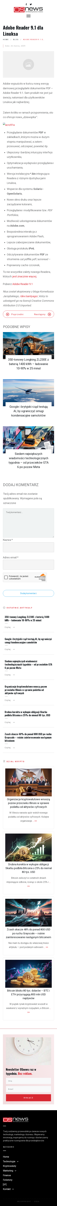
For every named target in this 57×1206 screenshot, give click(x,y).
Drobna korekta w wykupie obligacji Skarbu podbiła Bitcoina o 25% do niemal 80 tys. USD (27, 713)
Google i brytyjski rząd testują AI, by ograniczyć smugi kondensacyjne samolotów (29, 411)
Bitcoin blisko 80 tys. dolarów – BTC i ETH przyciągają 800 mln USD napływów (28, 994)
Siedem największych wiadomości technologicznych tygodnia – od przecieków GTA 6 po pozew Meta (28, 664)
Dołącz (28, 1098)
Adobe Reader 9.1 (22, 284)
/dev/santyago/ (29, 296)
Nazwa (8, 539)
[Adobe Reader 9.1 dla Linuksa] (28, 64)
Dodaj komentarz (28, 593)
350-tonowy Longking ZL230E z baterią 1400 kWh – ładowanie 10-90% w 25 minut (28, 364)
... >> (35, 821)
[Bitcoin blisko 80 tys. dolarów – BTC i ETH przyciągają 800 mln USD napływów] (28, 974)
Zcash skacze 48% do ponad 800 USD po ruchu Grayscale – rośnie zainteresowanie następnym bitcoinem (28, 737)
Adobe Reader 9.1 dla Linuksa (23, 30)
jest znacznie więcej (24, 276)
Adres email (10, 557)
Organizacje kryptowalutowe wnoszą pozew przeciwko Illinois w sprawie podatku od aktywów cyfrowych (26, 690)
